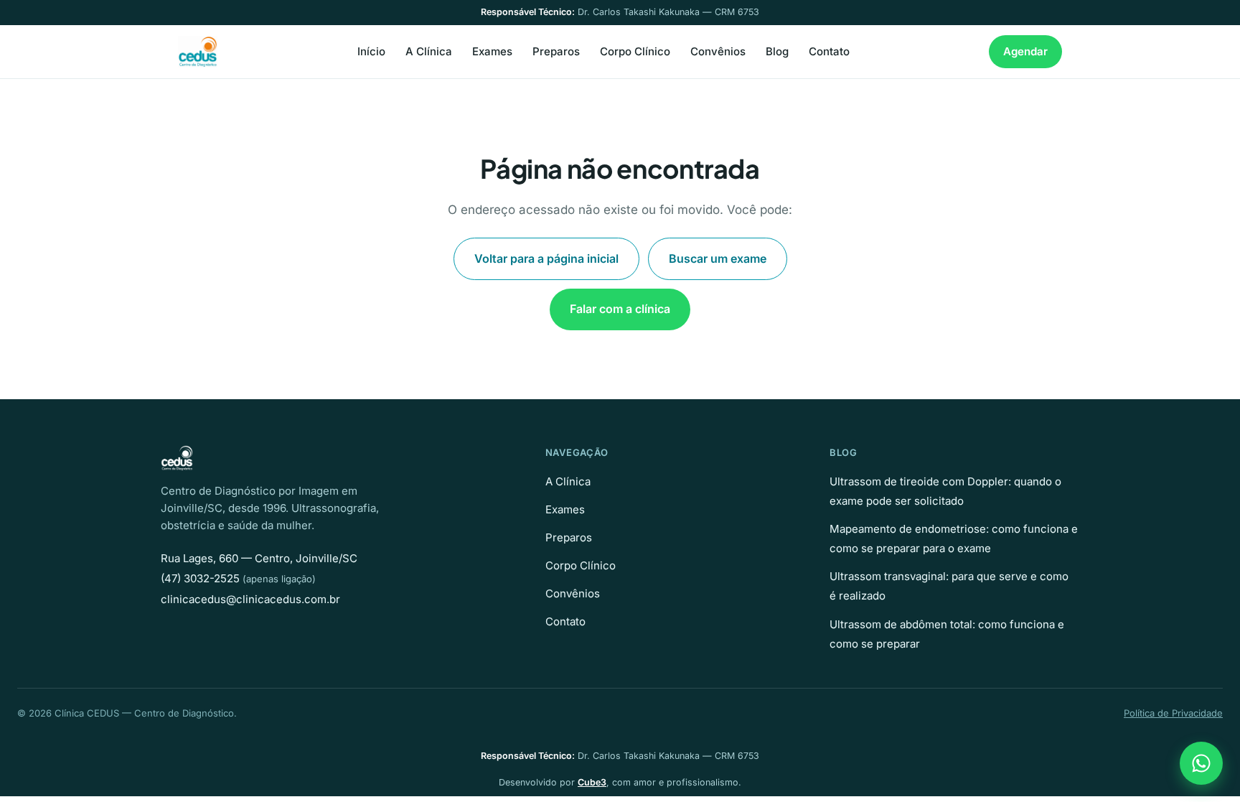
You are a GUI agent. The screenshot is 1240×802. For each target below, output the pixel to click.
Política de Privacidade (1173, 713)
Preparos (556, 51)
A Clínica (428, 51)
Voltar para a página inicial (546, 258)
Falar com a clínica (620, 309)
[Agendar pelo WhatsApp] (1201, 763)
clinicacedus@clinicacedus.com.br (250, 599)
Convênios (718, 51)
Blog (777, 51)
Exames (492, 51)
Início (371, 51)
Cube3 (592, 782)
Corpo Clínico (635, 51)
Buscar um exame (717, 258)
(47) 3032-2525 (200, 578)
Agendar (1025, 51)
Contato (829, 51)
